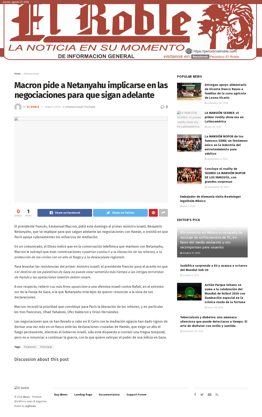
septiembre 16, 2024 (218, 187)
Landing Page (83, 394)
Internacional (31, 73)
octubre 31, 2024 (191, 253)
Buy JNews (61, 394)
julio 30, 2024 (214, 127)
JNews (26, 396)
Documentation (109, 394)
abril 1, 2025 (188, 206)
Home (17, 73)
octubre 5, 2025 (190, 275)
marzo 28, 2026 (215, 307)
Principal (46, 347)
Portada (89, 106)
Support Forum (136, 394)
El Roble (33, 106)
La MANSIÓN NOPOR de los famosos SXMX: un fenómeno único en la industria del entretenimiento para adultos (226, 145)
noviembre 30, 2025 (217, 103)
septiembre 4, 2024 (217, 159)
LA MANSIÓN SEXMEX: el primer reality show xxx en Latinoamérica (224, 117)
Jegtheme (30, 406)
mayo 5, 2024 (53, 106)
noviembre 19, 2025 (192, 331)
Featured (30, 347)
